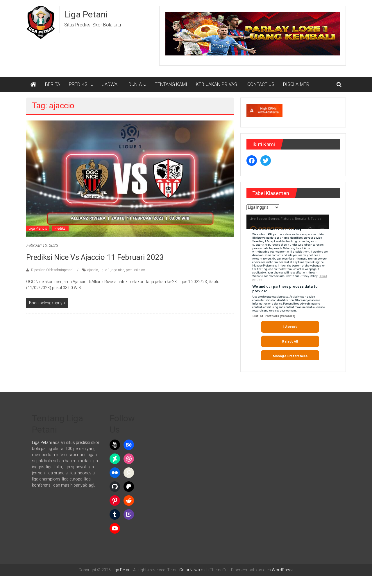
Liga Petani (86, 14)
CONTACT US (260, 84)
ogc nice (118, 270)
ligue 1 (105, 270)
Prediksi (60, 228)
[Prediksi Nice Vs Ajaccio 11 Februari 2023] (130, 178)
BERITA (52, 84)
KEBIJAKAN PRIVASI (217, 84)
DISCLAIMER (296, 84)
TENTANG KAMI (171, 84)
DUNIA (135, 84)
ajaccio (92, 270)
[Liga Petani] (33, 84)
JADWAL (111, 84)
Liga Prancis (37, 228)
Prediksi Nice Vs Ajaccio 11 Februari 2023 (95, 257)
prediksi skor (135, 270)
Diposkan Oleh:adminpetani (52, 270)
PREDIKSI (79, 84)
